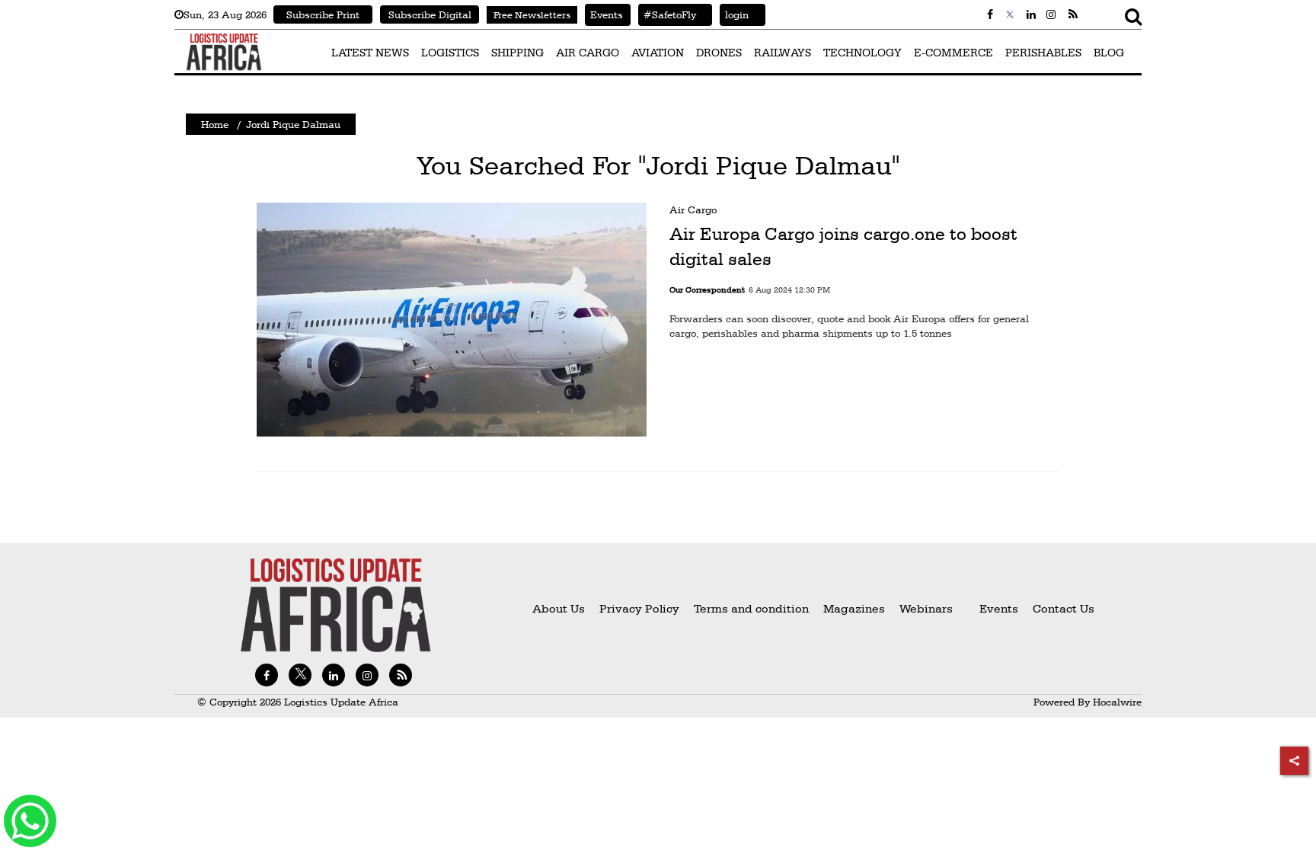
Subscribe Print (322, 14)
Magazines (855, 608)
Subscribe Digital (429, 14)
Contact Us (1063, 608)
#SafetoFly (667, 14)
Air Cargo (693, 209)
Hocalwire (1117, 702)
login (734, 14)
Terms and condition (753, 608)
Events (604, 14)
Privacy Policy (639, 608)
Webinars (926, 608)
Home (214, 124)
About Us (558, 608)
